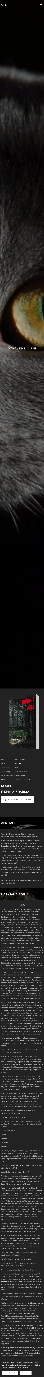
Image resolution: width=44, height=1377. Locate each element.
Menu (41, 5)
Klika (20, 764)
